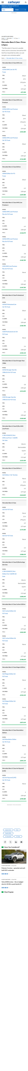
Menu (3, 2)
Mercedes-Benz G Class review (14, 58)
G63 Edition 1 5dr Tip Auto (10, 475)
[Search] (25, 2)
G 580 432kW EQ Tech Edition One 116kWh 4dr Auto (9, 574)
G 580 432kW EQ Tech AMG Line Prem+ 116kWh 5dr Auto (10, 437)
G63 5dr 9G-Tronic (7, 509)
